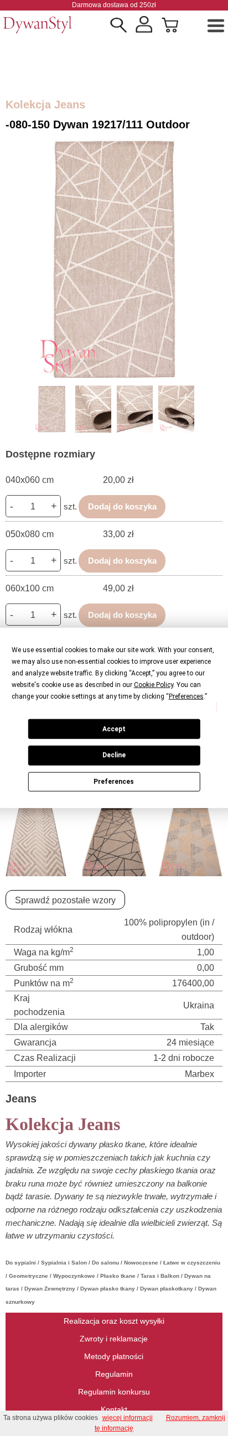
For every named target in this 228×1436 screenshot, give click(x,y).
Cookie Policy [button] (153, 685)
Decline (114, 755)
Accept (114, 728)
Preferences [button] (186, 696)
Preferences (114, 781)
